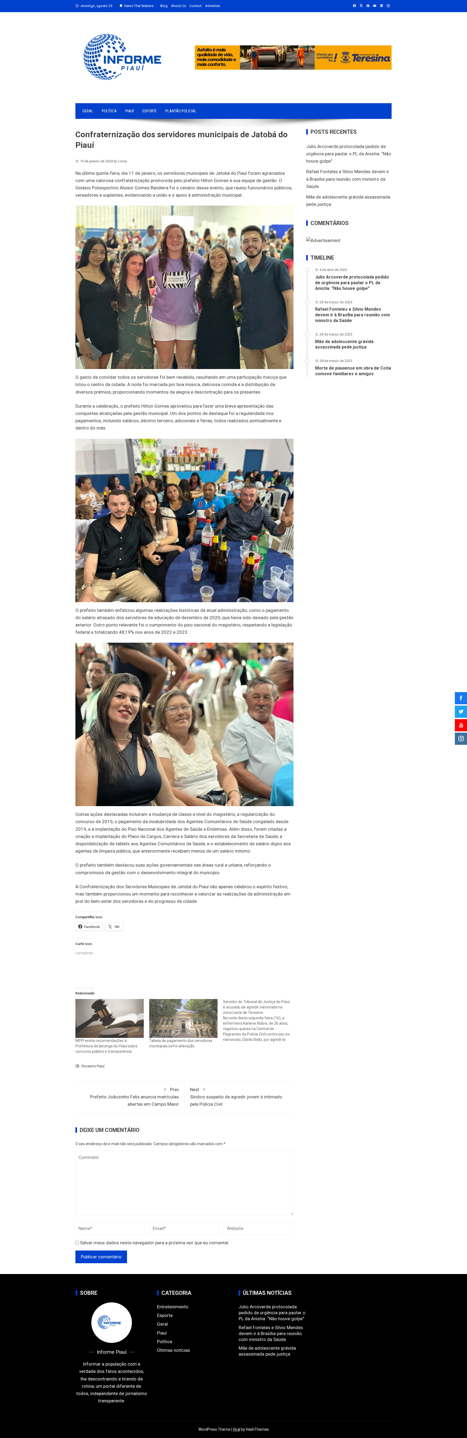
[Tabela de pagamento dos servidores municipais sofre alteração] (183, 1018)
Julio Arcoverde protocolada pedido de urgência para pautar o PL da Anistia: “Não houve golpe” (348, 154)
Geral (87, 111)
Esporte (149, 111)
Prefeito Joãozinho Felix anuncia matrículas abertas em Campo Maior (134, 1097)
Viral (236, 1429)
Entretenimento (172, 1306)
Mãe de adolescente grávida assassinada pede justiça (344, 344)
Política (109, 111)
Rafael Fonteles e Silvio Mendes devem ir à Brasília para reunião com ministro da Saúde (347, 179)
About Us (178, 6)
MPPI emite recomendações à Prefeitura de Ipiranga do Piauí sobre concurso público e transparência (106, 1046)
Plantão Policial (180, 111)
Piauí (129, 111)
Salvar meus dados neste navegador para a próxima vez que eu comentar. (154, 1242)
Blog (164, 6)
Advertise (212, 6)
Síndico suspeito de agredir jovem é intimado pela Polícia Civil (236, 1097)
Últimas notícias (173, 1350)
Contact (195, 6)
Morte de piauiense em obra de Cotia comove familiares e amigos (353, 371)
